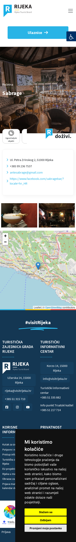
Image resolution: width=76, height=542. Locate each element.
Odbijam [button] (45, 520)
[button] (38, 266)
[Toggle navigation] (70, 11)
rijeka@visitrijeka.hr (18, 391)
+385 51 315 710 (15, 399)
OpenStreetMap (53, 307)
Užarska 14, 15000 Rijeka (19, 380)
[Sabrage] (19, 215)
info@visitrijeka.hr (55, 379)
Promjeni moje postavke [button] (46, 528)
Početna (7, 84)
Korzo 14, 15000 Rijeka (57, 368)
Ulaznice (35, 32)
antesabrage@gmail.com (26, 172)
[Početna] (19, 10)
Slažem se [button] (45, 512)
